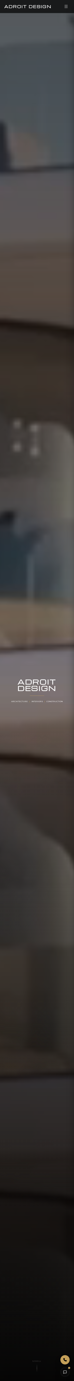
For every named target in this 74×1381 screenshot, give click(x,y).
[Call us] (65, 1359)
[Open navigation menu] (66, 6)
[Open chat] (65, 1372)
